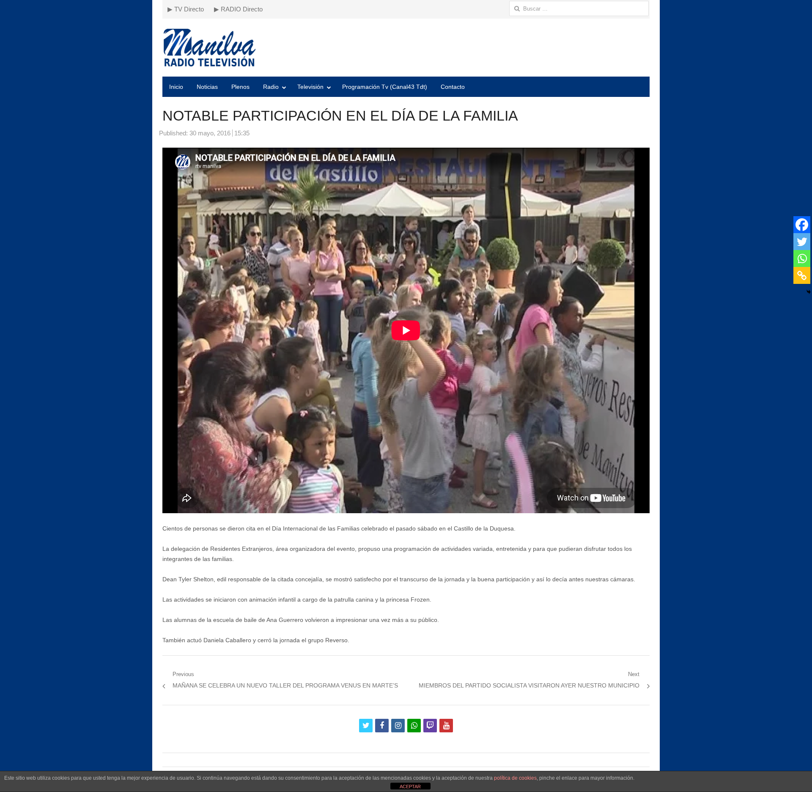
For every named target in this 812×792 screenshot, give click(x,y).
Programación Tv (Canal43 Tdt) (384, 86)
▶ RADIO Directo (238, 9)
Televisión (310, 86)
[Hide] (808, 292)
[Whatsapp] (801, 258)
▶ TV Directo (185, 9)
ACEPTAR (410, 786)
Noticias (207, 86)
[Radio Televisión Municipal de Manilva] (406, 47)
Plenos (240, 86)
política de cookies (515, 778)
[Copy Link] (801, 275)
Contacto (453, 86)
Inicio (176, 86)
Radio (271, 86)
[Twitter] (801, 241)
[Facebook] (801, 224)
